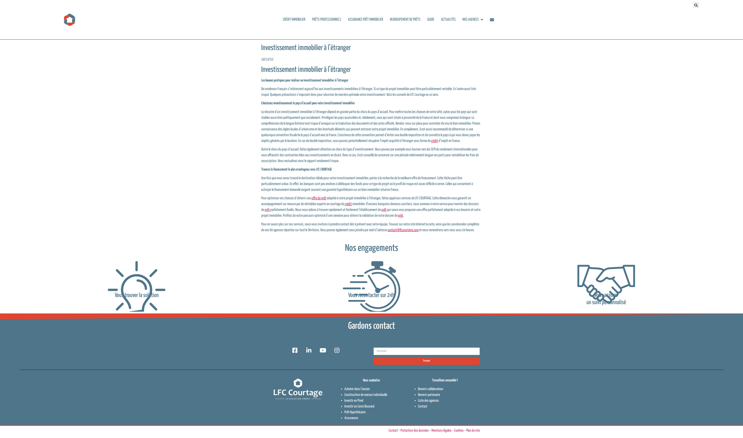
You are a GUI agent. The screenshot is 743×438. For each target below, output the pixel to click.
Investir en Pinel (353, 400)
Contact (422, 406)
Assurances (351, 418)
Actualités (448, 19)
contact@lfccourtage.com (403, 230)
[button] (696, 5)
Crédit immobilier (294, 19)
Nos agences (470, 19)
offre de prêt (319, 198)
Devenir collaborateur (430, 389)
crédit (434, 141)
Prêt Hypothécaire (355, 412)
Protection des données (415, 430)
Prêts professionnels (326, 19)
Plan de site (473, 430)
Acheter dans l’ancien (357, 389)
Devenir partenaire (429, 395)
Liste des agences (428, 400)
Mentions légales (441, 430)
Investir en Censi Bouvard (359, 406)
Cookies (459, 430)
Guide (430, 19)
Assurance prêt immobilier (365, 19)
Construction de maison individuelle (365, 395)
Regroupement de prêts (405, 19)
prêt (267, 210)
